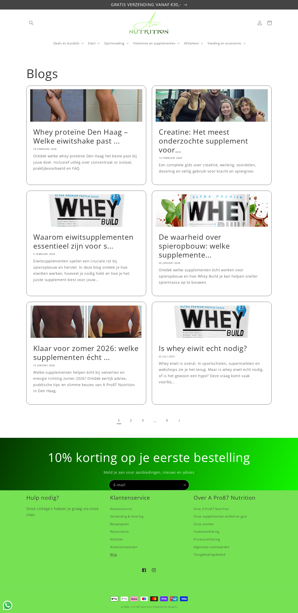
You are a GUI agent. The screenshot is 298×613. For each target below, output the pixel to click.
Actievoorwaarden (124, 547)
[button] (31, 23)
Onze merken (204, 524)
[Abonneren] (184, 485)
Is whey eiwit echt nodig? (203, 348)
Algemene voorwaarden (211, 547)
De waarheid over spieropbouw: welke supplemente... (194, 246)
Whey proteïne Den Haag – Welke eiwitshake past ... (80, 136)
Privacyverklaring (207, 539)
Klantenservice (121, 509)
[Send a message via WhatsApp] (7, 605)
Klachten (116, 539)
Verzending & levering (127, 516)
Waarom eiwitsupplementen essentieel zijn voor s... (83, 241)
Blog (113, 554)
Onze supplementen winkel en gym (220, 516)
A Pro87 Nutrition (141, 606)
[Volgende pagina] (179, 420)
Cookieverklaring (206, 531)
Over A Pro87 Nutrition (211, 509)
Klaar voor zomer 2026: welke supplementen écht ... (86, 353)
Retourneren (119, 531)
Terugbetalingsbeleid (209, 554)
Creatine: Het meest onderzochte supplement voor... (203, 141)
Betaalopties (119, 524)
